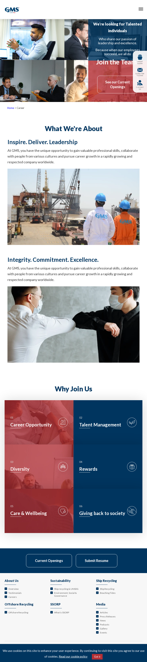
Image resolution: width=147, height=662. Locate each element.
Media (100, 604)
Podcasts (104, 624)
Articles (104, 612)
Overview (13, 588)
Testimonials (15, 592)
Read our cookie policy (73, 656)
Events (103, 632)
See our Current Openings (117, 84)
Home (10, 107)
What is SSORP (61, 612)
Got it (97, 656)
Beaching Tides (108, 592)
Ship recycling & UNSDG (66, 588)
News (103, 620)
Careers (12, 596)
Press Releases (108, 616)
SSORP (55, 604)
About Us (12, 580)
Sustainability (60, 580)
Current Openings (49, 561)
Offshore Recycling (19, 604)
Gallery (103, 628)
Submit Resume (96, 561)
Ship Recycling (106, 580)
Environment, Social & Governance (65, 594)
